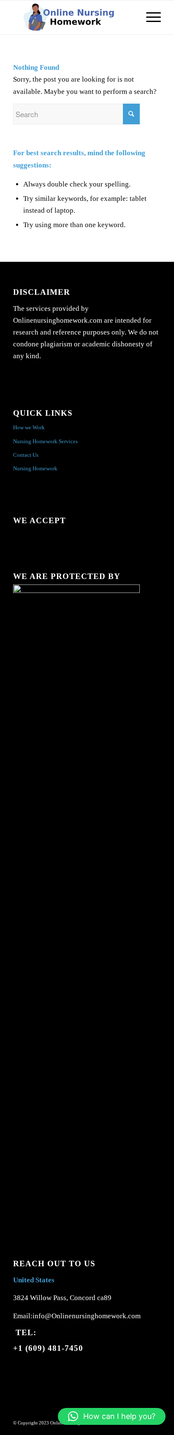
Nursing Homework (35, 468)
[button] (112, 1416)
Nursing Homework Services (45, 441)
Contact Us (25, 455)
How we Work (29, 427)
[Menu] (149, 17)
